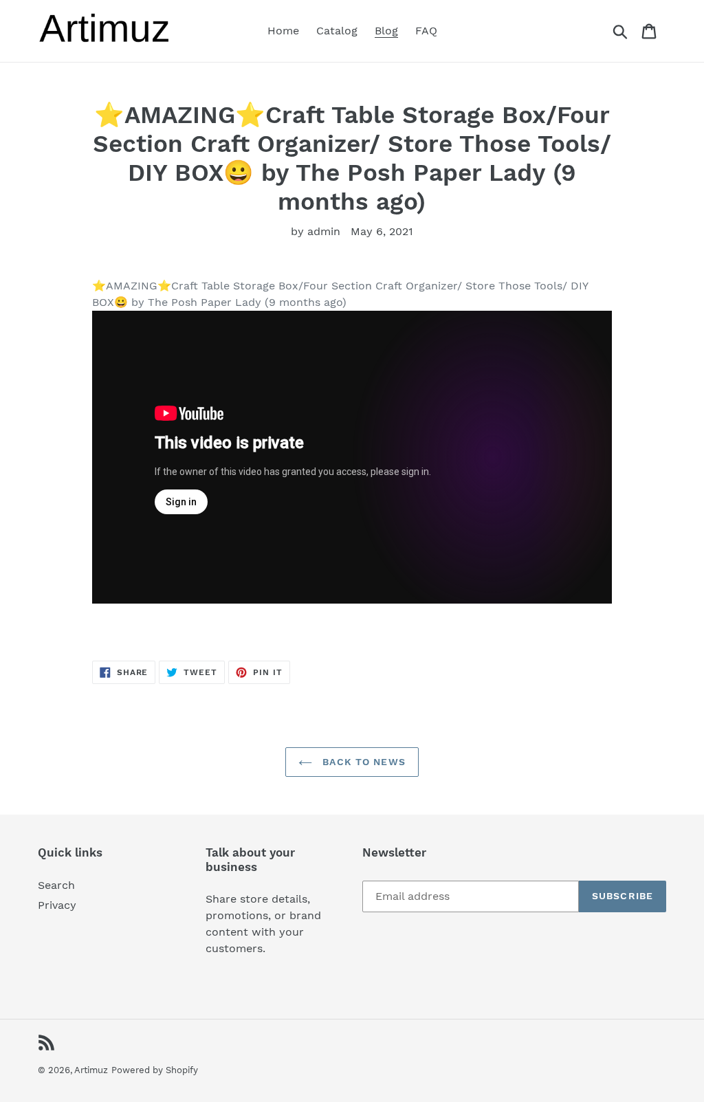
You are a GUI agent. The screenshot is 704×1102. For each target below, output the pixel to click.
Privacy (57, 905)
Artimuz (91, 1070)
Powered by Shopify (154, 1070)
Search (56, 885)
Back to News (362, 761)
